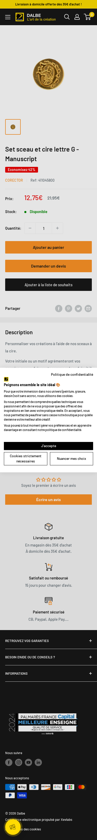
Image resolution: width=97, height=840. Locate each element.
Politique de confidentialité (72, 374)
